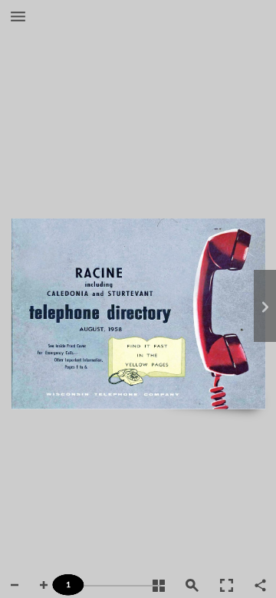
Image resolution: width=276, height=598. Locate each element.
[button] (18, 17)
